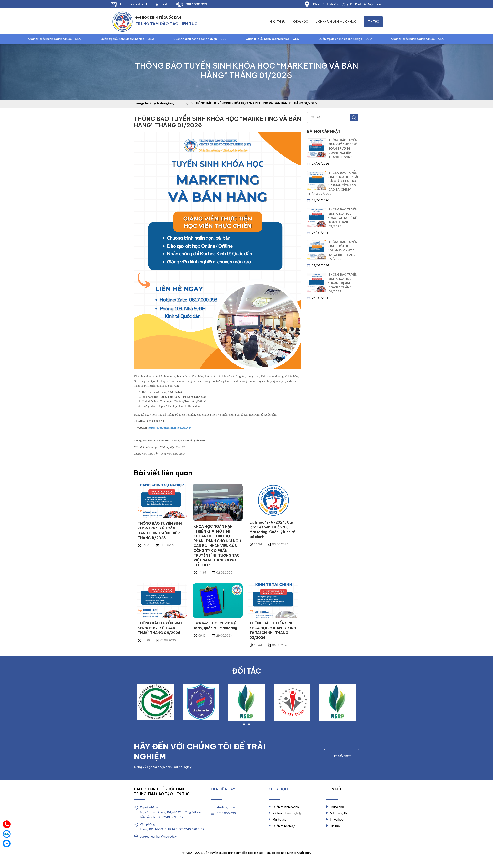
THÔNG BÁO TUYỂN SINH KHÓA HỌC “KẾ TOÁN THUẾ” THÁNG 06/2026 (160, 628)
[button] (243, 724)
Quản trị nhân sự (283, 826)
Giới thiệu (277, 21)
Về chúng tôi (338, 813)
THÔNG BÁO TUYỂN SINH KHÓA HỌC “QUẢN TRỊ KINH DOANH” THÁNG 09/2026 (342, 283)
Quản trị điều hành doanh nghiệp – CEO (88, 39)
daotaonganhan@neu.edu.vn (159, 836)
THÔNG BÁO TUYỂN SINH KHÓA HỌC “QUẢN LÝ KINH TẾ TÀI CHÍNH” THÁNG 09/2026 (342, 250)
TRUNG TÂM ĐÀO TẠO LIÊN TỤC (166, 23)
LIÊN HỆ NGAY (223, 789)
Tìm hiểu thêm (341, 755)
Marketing (279, 819)
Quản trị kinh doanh (285, 807)
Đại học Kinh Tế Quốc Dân (158, 17)
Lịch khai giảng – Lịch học (336, 21)
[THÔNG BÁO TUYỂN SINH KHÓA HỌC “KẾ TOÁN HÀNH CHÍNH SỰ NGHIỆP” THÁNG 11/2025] (162, 501)
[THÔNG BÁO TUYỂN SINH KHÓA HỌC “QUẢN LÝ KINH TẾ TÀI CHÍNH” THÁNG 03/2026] (273, 600)
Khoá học (337, 819)
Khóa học (300, 21)
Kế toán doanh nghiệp (287, 813)
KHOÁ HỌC (278, 789)
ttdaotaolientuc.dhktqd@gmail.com (147, 4)
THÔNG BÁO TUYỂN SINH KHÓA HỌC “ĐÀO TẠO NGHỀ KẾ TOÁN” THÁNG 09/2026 (342, 218)
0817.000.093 (196, 4)
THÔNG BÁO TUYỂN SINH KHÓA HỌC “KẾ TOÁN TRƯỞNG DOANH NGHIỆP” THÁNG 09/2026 (342, 148)
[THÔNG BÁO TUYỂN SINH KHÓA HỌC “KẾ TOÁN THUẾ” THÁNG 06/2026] (162, 600)
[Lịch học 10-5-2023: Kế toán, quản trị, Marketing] (218, 600)
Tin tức (373, 21)
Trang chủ (337, 807)
